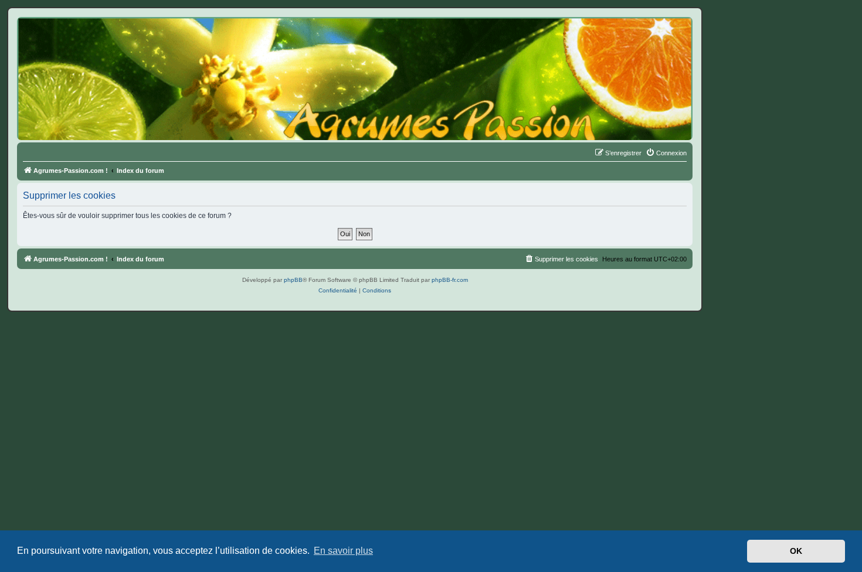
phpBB (293, 280)
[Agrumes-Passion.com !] (70, 38)
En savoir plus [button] (343, 551)
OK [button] (796, 551)
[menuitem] (666, 152)
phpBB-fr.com (450, 280)
